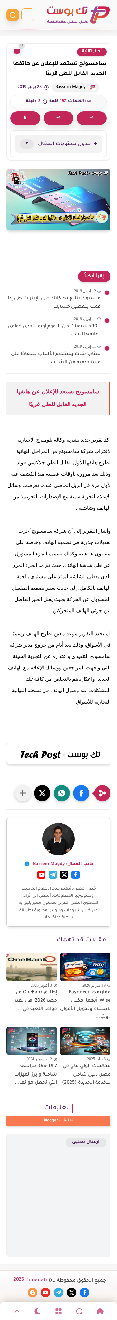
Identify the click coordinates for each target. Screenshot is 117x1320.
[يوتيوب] (41, 875)
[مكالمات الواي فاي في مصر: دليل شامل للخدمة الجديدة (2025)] (85, 1041)
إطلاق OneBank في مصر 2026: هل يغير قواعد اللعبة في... (36, 1001)
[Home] (100, 1311)
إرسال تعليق (86, 1142)
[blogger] (32, 1292)
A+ (58, 118)
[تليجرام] (53, 875)
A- (92, 118)
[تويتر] (64, 875)
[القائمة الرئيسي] (27, 14)
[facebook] (84, 1292)
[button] (81, 793)
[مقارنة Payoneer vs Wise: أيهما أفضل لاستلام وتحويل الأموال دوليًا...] (85, 967)
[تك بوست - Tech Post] (78, 15)
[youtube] (45, 1292)
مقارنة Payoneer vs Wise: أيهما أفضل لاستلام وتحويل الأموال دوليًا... (85, 1005)
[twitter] (71, 1292)
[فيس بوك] (76, 875)
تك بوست (30, 1280)
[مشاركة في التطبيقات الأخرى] (23, 793)
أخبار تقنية (92, 51)
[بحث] (12, 15)
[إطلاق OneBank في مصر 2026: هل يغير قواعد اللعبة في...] (31, 967)
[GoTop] (16, 1311)
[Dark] (37, 1311)
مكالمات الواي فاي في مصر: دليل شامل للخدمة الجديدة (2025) (86, 1075)
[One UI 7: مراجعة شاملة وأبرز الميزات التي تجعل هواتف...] (31, 1041)
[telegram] (58, 1292)
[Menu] (58, 1311)
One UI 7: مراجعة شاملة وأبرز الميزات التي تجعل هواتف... (35, 1075)
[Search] (79, 1311)
